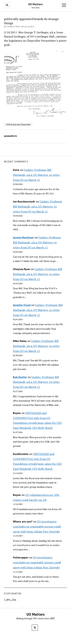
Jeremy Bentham (23, 237)
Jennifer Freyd (22, 305)
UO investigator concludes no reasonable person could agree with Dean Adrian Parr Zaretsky (37, 526)
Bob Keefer (20, 377)
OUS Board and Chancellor (18, 124)
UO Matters (35, 4)
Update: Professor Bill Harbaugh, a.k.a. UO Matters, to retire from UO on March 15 (36, 175)
